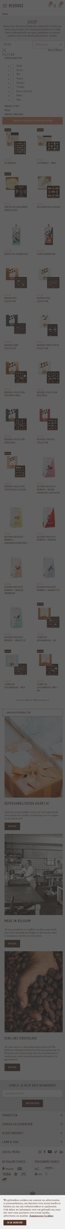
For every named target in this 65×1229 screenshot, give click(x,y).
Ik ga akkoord (15, 1222)
